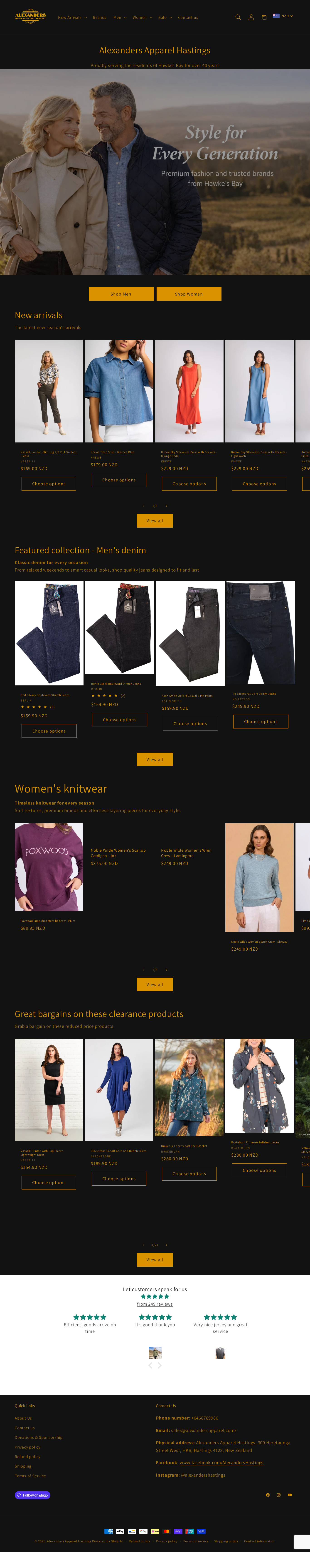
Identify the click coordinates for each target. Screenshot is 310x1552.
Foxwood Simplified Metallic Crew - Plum (48, 921)
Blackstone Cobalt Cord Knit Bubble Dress (118, 1151)
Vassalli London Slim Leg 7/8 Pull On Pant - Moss (49, 454)
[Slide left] (143, 506)
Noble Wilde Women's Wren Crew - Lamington (186, 853)
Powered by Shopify (107, 1541)
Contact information (260, 1541)
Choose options (49, 484)
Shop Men (121, 294)
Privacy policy (27, 1447)
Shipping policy (226, 1541)
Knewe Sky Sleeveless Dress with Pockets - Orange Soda (189, 454)
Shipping (23, 1466)
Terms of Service (30, 1475)
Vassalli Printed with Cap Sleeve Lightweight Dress (42, 1153)
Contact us (25, 1427)
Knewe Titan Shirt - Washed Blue (112, 452)
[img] (155, 1296)
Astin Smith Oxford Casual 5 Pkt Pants (187, 696)
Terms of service (196, 1541)
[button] (72, 17)
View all (155, 521)
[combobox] (283, 16)
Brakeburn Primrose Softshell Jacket (255, 1142)
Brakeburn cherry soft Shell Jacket (184, 1146)
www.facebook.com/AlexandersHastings (221, 1462)
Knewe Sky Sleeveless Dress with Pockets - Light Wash (259, 454)
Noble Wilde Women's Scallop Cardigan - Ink (118, 853)
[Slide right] (167, 506)
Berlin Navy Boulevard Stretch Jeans (45, 695)
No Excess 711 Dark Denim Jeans (254, 694)
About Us (23, 1418)
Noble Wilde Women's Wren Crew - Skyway (259, 942)
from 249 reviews (155, 1304)
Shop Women (189, 294)
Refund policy (27, 1456)
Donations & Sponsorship (39, 1437)
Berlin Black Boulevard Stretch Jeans (116, 684)
